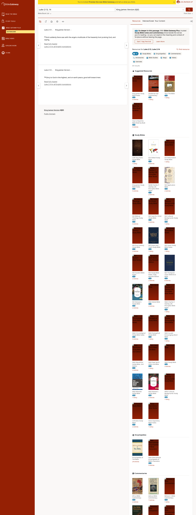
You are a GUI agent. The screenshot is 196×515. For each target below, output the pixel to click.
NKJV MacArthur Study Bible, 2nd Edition (138, 364)
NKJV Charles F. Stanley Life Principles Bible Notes (170, 305)
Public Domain (49, 114)
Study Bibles (140, 135)
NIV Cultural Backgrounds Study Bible (171, 218)
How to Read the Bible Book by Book (138, 122)
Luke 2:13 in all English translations (57, 47)
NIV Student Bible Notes (138, 274)
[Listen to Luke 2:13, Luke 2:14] (63, 21)
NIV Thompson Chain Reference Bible (170, 274)
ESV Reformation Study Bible (170, 158)
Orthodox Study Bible (137, 422)
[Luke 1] (38, 45)
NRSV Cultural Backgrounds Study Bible (171, 393)
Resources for (146, 49)
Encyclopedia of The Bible (137, 458)
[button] (184, 2)
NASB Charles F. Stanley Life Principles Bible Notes (153, 188)
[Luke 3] (126, 45)
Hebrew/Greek (148, 21)
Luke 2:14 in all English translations (57, 84)
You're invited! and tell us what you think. (106, 2)
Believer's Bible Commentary (170, 497)
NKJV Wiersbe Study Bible (137, 392)
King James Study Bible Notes (138, 94)
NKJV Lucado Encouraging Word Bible (171, 335)
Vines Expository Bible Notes (154, 422)
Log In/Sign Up (186, 2)
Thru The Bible (170, 94)
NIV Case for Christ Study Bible (154, 217)
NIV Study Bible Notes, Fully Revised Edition (153, 274)
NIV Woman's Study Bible (136, 303)
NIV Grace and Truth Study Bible (154, 246)
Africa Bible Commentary (136, 497)
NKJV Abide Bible (154, 302)
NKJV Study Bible (170, 362)
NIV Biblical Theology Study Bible (137, 218)
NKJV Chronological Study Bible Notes (138, 334)
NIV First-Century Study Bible (138, 246)
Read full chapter (50, 44)
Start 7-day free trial (144, 41)
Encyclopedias (140, 435)
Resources (136, 21)
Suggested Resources (143, 71)
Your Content (160, 21)
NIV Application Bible (170, 186)
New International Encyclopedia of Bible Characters (154, 459)
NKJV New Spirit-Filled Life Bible (154, 363)
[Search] (189, 10)
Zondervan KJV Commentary (153, 94)
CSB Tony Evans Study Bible (137, 158)
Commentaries (141, 473)
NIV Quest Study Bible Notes (170, 246)
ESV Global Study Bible (154, 158)
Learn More (160, 41)
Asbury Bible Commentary (152, 497)
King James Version (52, 110)
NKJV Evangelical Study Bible (154, 334)
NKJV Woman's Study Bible (153, 392)
